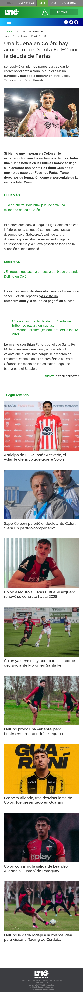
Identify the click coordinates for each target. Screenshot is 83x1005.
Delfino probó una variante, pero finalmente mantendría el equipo (33, 731)
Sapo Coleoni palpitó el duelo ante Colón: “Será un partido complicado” (40, 525)
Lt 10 (12, 12)
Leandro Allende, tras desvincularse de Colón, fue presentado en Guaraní (38, 800)
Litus (53, 3)
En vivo (62, 12)
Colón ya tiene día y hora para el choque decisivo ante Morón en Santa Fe (39, 663)
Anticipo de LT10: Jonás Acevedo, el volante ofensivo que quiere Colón (35, 457)
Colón (8, 31)
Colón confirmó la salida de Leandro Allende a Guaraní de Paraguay (36, 868)
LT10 (42, 3)
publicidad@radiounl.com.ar (41, 987)
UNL (10, 3)
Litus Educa (69, 3)
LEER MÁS (12, 195)
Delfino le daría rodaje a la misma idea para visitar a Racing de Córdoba (38, 937)
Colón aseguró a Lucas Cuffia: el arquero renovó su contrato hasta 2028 (39, 594)
